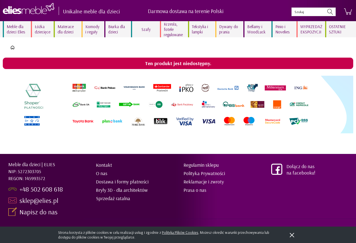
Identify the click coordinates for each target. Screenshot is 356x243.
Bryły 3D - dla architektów (122, 190)
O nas (101, 173)
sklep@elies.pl (38, 200)
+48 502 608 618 (41, 189)
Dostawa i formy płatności (122, 181)
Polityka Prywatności (204, 173)
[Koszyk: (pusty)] (348, 12)
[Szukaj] (330, 12)
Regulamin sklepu (201, 165)
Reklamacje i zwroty (204, 181)
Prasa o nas (195, 190)
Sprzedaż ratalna (113, 198)
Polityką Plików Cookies (180, 232)
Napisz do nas (39, 211)
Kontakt (104, 165)
